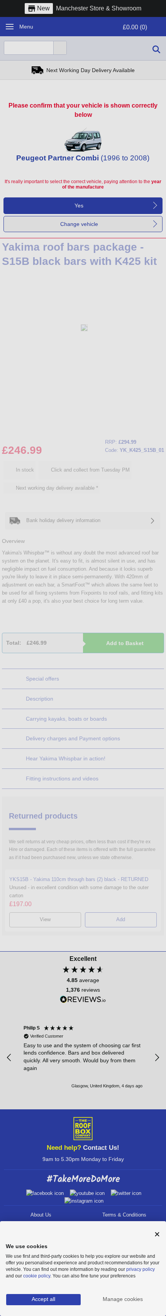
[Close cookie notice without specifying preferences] (157, 1234)
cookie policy (36, 1276)
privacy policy (140, 1269)
